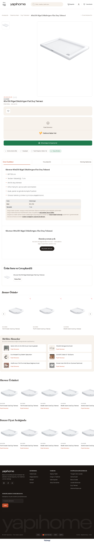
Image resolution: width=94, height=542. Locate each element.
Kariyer (32, 482)
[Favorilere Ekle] (8, 111)
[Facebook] (8, 483)
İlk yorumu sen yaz (47, 248)
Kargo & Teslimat (55, 477)
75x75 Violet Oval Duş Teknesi (41, 329)
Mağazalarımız (34, 477)
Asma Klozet (74, 477)
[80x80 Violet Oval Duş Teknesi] (77, 310)
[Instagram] (4, 483)
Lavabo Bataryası (75, 482)
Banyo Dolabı (74, 479)
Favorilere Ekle (30, 298)
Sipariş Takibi (53, 474)
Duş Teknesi (74, 485)
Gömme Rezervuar (75, 488)
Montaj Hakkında (85, 162)
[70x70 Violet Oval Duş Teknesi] (16, 310)
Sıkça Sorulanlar (54, 482)
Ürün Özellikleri (8, 162)
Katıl (5, 505)
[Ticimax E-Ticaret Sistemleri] (47, 541)
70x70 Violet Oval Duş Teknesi (11, 329)
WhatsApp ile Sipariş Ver (49, 143)
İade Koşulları (54, 479)
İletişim (32, 479)
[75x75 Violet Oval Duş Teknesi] (47, 310)
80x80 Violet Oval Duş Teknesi (72, 329)
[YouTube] (12, 483)
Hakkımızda (33, 474)
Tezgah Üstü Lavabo (76, 474)
